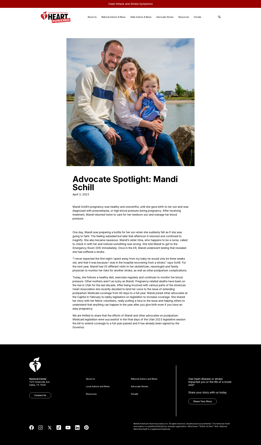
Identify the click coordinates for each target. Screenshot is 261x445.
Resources (183, 17)
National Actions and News (144, 379)
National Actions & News (114, 17)
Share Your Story (202, 401)
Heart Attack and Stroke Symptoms (130, 3)
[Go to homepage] (35, 364)
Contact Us (40, 395)
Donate (197, 17)
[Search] (219, 17)
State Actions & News (140, 17)
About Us (92, 17)
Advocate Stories (165, 17)
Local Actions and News (98, 386)
